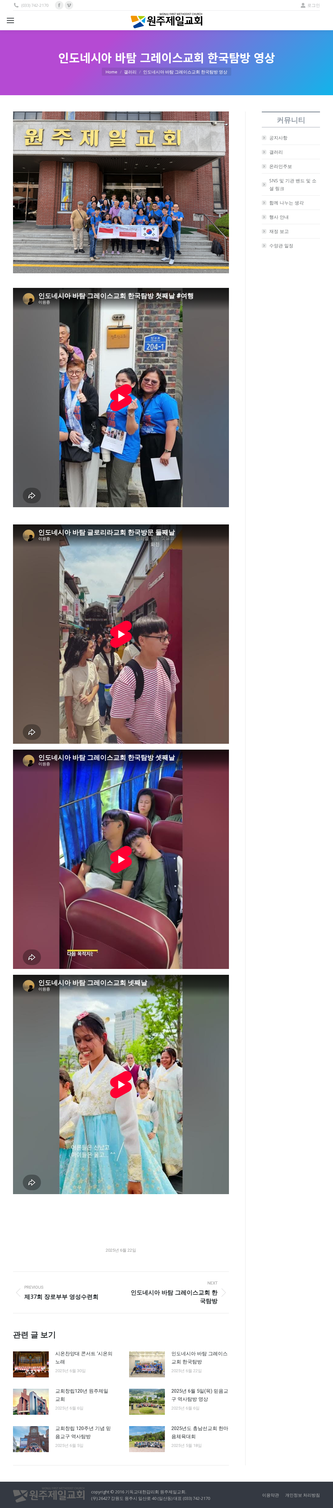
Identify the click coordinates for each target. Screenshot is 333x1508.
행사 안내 (279, 217)
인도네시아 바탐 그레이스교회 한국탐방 (199, 1358)
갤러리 (276, 152)
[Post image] (31, 1364)
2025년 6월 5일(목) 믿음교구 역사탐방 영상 (199, 1395)
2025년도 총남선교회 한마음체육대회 (199, 1432)
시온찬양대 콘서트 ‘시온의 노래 (84, 1358)
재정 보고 (279, 231)
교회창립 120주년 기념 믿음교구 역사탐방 (83, 1432)
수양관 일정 (281, 245)
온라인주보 (280, 166)
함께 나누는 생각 (286, 203)
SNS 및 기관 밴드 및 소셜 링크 (292, 184)
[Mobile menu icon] (10, 20)
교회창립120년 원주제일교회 (81, 1395)
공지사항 (278, 138)
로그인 (313, 5)
